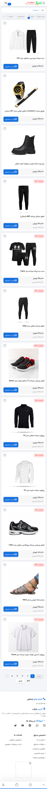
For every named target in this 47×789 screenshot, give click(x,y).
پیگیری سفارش (15, 740)
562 (28, 681)
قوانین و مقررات (38, 749)
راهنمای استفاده (38, 758)
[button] (5, 3)
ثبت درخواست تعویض (13, 744)
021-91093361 (41, 704)
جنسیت (10, 16)
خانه (42, 10)
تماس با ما (40, 740)
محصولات (36, 10)
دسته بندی (21, 16)
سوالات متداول (39, 744)
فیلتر (31, 17)
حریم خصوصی (39, 753)
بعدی (20, 681)
